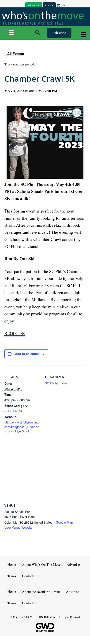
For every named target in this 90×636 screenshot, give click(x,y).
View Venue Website (18, 527)
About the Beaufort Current (41, 591)
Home (11, 564)
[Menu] (11, 33)
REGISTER (34, 5)
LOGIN (49, 5)
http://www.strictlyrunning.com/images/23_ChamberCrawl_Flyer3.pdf (22, 426)
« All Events (14, 53)
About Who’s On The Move (41, 564)
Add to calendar (27, 354)
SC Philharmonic (56, 383)
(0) (62, 5)
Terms (11, 576)
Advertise (73, 564)
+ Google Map (63, 522)
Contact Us (30, 576)
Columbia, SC (13, 411)
